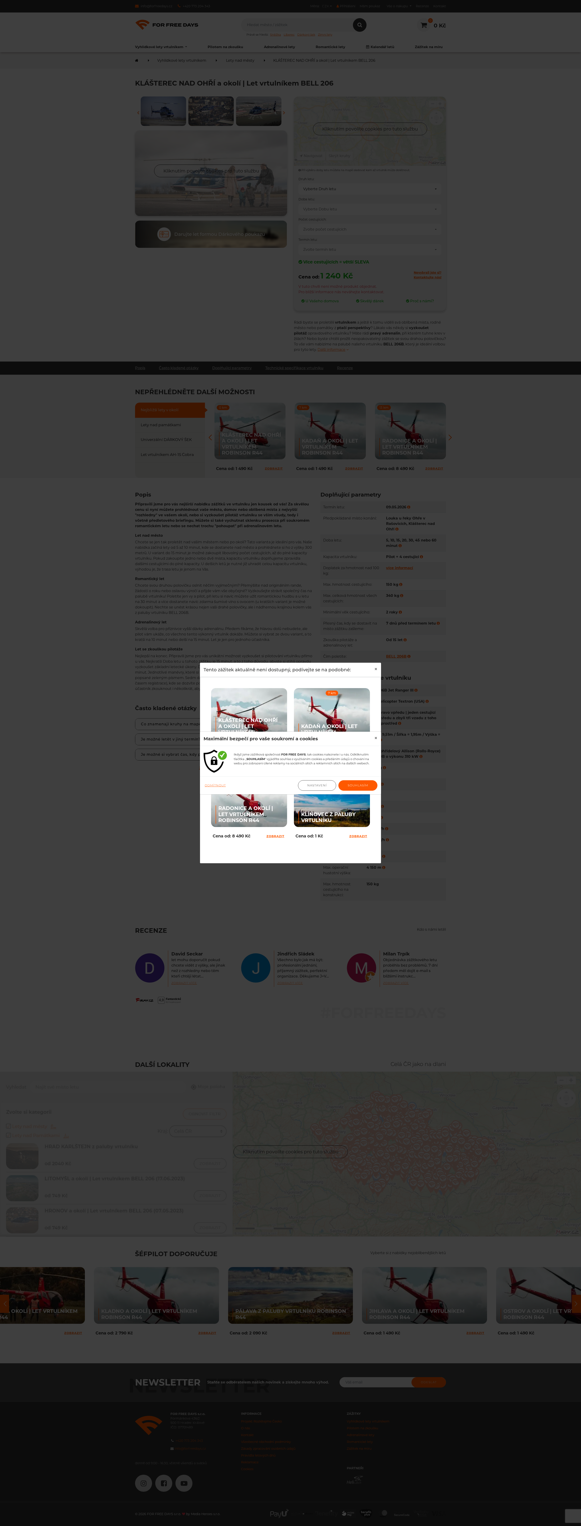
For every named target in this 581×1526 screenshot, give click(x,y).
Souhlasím (358, 785)
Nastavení (317, 785)
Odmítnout (215, 785)
